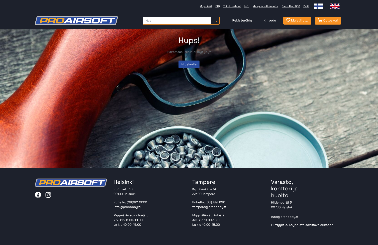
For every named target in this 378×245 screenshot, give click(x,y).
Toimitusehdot (232, 6)
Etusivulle (189, 64)
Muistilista (299, 20)
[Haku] (215, 21)
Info (246, 6)
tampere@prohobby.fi (209, 207)
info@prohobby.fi (127, 207)
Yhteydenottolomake (265, 6)
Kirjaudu (270, 20)
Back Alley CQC (291, 6)
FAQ (217, 6)
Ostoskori (330, 20)
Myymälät (206, 6)
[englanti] (335, 6)
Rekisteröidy (242, 20)
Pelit (306, 6)
